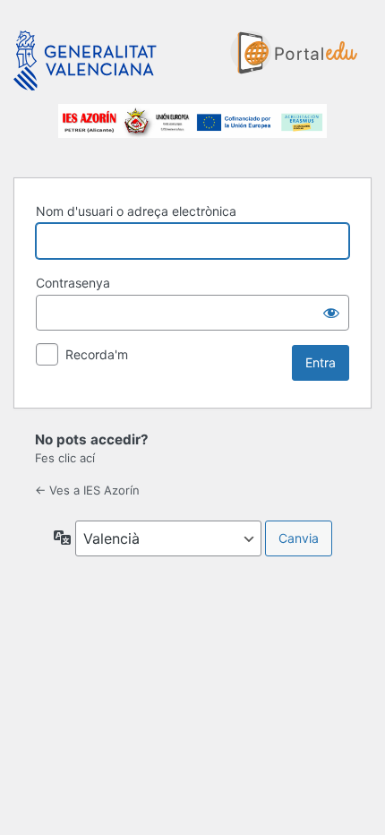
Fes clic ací (65, 458)
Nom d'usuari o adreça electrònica (136, 211)
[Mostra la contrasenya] (331, 313)
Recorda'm (96, 354)
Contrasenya (73, 282)
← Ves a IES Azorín (87, 490)
